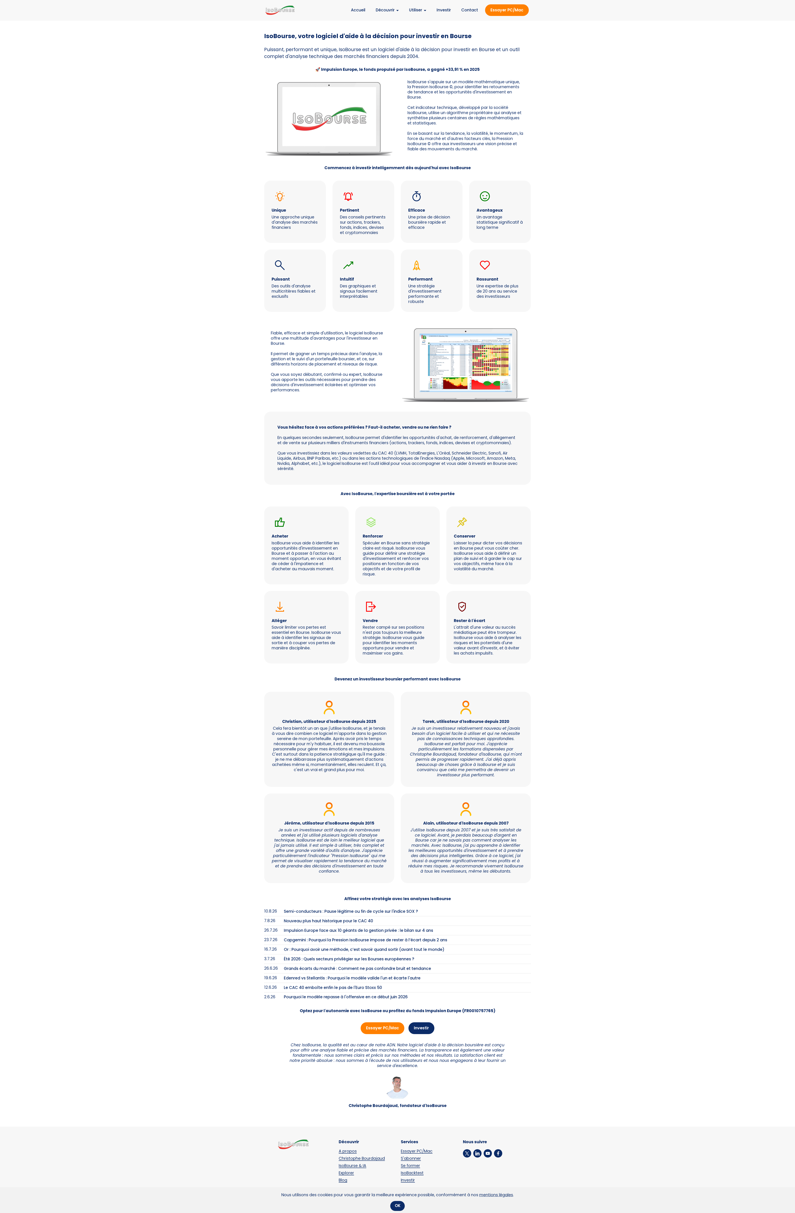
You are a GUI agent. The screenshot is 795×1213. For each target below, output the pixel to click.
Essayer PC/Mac (506, 10)
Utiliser (415, 10)
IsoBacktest (412, 1173)
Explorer (346, 1173)
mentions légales (496, 1195)
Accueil (358, 10)
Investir (444, 10)
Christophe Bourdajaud (362, 1158)
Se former (410, 1165)
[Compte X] (468, 1153)
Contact (469, 10)
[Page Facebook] (499, 1153)
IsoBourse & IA (352, 1165)
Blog (343, 1180)
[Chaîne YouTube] (489, 1153)
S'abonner (411, 1158)
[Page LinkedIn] (478, 1153)
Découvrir (385, 10)
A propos (348, 1151)
